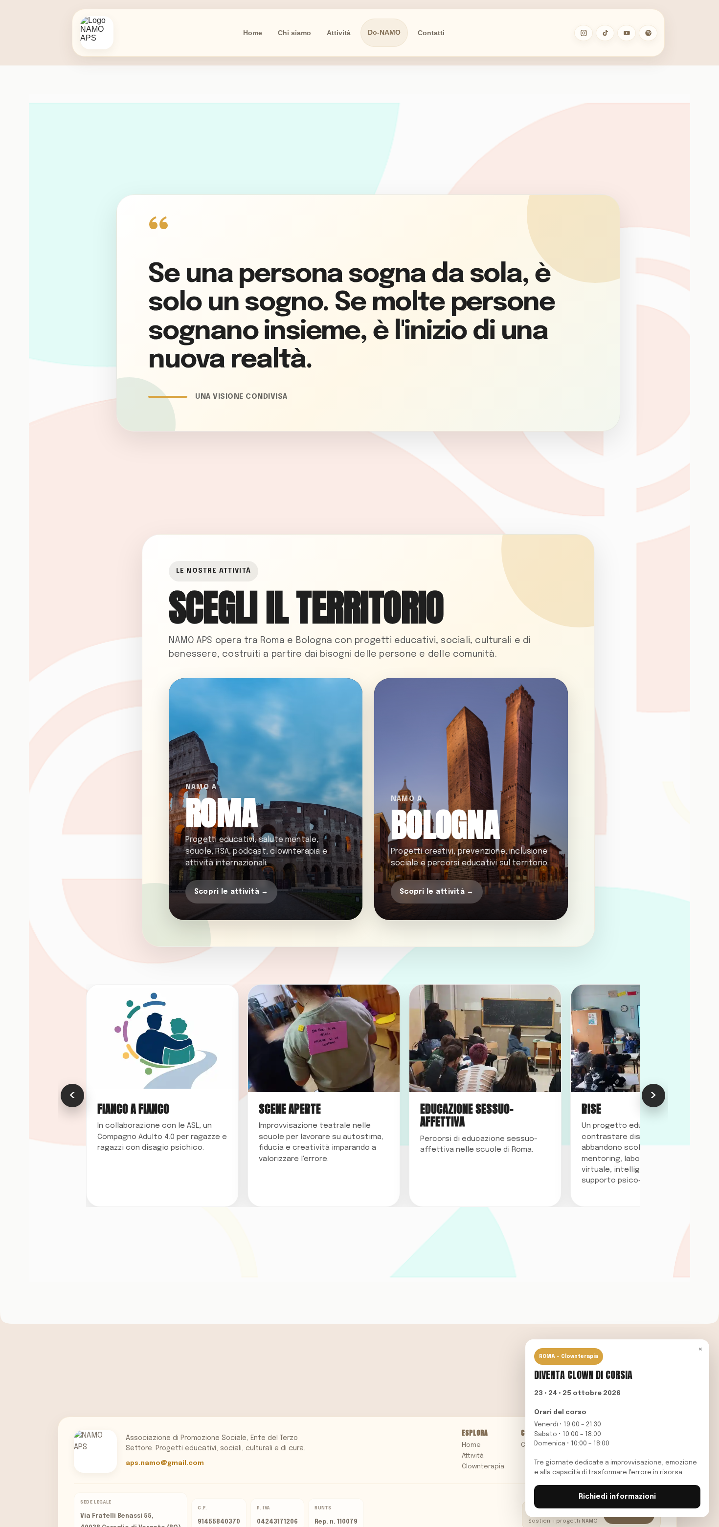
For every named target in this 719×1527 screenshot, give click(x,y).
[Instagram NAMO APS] (583, 33)
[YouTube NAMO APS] (626, 33)
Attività (339, 33)
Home (252, 33)
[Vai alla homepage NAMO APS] (96, 32)
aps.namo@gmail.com (165, 1463)
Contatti (431, 33)
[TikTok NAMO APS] (605, 33)
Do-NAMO (384, 32)
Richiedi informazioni (617, 1496)
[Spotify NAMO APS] (648, 33)
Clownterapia (483, 1466)
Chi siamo (294, 33)
